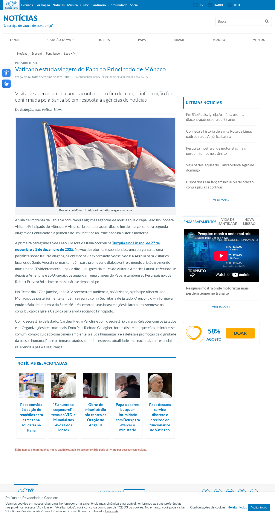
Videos (259, 39)
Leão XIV (69, 53)
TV (201, 5)
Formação (42, 5)
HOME (15, 39)
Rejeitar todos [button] (237, 507)
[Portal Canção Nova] (11, 5)
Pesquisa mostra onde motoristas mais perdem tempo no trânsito (216, 150)
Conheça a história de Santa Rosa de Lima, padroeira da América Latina (219, 133)
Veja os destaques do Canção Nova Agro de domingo (220, 167)
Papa (142, 39)
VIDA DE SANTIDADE (227, 222)
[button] (6, 73)
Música (72, 5)
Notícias (22, 53)
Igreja (104, 39)
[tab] (200, 221)
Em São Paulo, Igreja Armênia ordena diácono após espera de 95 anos (215, 117)
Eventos (27, 5)
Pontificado (53, 53)
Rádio (218, 5)
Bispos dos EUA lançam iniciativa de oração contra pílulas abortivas (220, 184)
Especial (37, 53)
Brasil (179, 39)
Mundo (219, 39)
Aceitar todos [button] (259, 507)
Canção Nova (59, 39)
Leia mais (111, 511)
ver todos (221, 307)
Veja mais (221, 200)
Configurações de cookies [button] (208, 507)
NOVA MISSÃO (249, 222)
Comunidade (117, 5)
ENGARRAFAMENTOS (199, 222)
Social (134, 5)
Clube (84, 5)
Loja (237, 5)
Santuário (99, 5)
